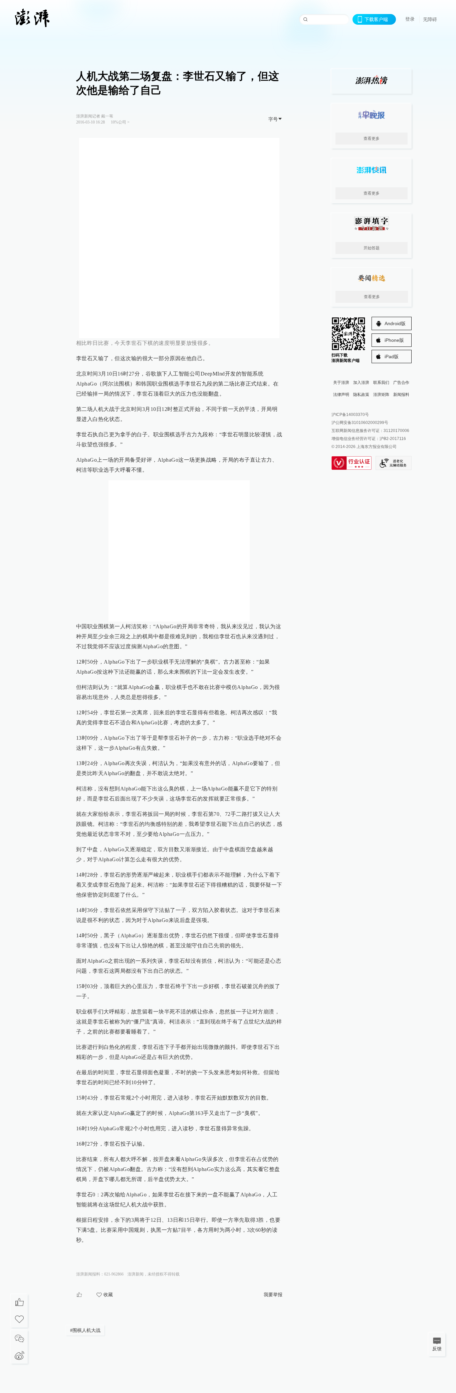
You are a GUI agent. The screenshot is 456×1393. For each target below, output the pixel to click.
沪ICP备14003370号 (350, 414)
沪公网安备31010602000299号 (359, 422)
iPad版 (392, 356)
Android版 (395, 323)
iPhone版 (394, 340)
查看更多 (372, 138)
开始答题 (372, 248)
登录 (410, 19)
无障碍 (430, 19)
